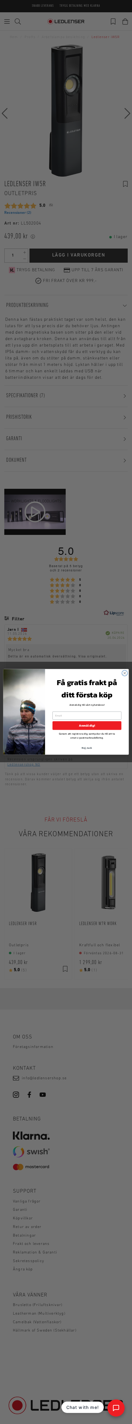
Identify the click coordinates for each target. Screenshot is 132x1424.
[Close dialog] (124, 673)
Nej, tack (87, 748)
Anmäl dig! (87, 725)
